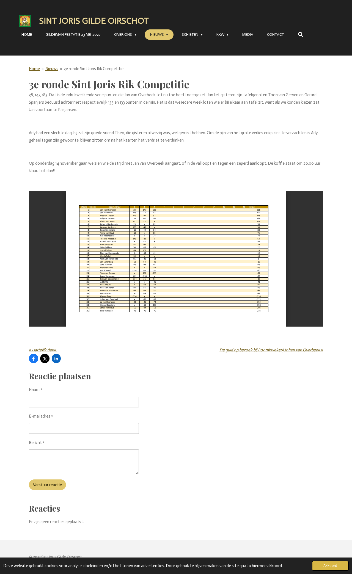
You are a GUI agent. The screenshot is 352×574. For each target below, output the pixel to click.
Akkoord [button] (330, 565)
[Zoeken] (300, 34)
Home (34, 68)
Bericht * (37, 442)
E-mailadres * (41, 416)
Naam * (35, 389)
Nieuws (51, 68)
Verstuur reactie (47, 484)
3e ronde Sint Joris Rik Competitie (93, 68)
